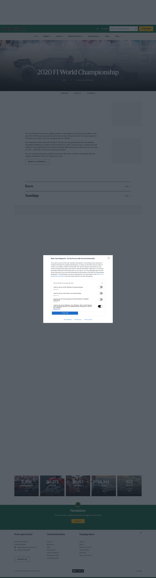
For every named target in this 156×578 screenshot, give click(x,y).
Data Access (78, 319)
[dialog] (78, 289)
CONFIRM (65, 313)
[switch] (100, 287)
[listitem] (78, 283)
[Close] (109, 258)
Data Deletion (68, 319)
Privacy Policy (88, 319)
